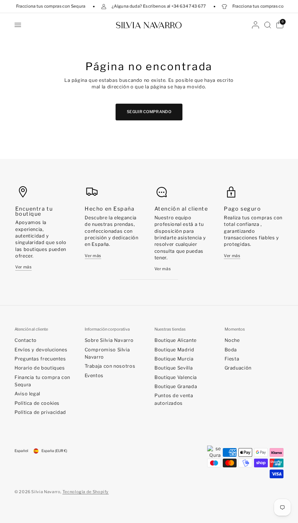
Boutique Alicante (175, 340)
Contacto (26, 340)
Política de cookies (37, 403)
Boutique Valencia (175, 377)
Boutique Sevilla (173, 368)
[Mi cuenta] (255, 25)
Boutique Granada (175, 386)
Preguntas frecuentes (40, 359)
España (54, 450)
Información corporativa (107, 329)
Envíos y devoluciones (41, 349)
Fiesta (232, 359)
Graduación (238, 368)
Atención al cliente (31, 329)
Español (21, 450)
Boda (231, 349)
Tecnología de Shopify (86, 491)
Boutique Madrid (174, 349)
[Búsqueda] (268, 25)
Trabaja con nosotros (110, 366)
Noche (232, 340)
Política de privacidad (40, 412)
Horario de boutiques (40, 368)
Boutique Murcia (174, 359)
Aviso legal (27, 393)
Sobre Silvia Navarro (109, 340)
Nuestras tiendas (170, 329)
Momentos (235, 329)
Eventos (94, 375)
